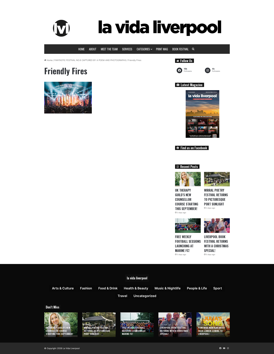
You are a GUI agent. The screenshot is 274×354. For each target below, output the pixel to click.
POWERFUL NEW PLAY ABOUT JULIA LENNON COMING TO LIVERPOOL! (211, 330)
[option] (61, 324)
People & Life (197, 288)
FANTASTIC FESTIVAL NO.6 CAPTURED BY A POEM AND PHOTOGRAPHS (90, 60)
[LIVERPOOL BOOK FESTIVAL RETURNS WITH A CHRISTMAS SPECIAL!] (217, 225)
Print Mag (162, 49)
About (92, 49)
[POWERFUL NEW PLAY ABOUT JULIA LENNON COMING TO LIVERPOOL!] (213, 324)
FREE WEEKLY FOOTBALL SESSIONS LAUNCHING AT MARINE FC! (188, 243)
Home (81, 49)
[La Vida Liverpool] (137, 28)
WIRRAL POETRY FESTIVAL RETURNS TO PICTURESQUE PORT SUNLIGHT (216, 197)
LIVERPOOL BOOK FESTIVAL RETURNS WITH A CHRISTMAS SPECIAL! (216, 243)
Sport (217, 288)
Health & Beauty (136, 288)
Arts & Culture (63, 288)
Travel (122, 296)
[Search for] (193, 49)
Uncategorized (145, 296)
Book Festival (180, 49)
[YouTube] (224, 348)
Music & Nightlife (168, 288)
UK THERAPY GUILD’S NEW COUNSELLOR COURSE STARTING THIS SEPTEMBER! (186, 199)
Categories (143, 49)
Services (127, 49)
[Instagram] (228, 348)
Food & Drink (107, 288)
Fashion (86, 288)
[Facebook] (220, 348)
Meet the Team (109, 49)
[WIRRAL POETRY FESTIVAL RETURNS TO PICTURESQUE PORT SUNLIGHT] (217, 179)
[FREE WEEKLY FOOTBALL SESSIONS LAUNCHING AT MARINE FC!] (188, 225)
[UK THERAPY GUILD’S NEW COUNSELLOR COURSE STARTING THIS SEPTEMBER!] (188, 179)
